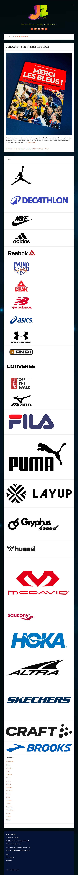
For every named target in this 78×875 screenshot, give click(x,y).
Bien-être (9, 768)
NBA (8, 797)
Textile (9, 816)
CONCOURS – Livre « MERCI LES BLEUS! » (28, 46)
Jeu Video (9, 790)
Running (9, 800)
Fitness (9, 781)
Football (41, 149)
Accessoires (10, 761)
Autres (9, 765)
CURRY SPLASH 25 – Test (14, 844)
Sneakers (9, 807)
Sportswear (10, 810)
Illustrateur (9, 864)
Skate (8, 803)
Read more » (32, 142)
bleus (17, 149)
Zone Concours (10, 857)
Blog (8, 771)
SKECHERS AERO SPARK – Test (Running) (18, 850)
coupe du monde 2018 (30, 149)
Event (8, 778)
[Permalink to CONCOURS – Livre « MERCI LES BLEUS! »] (39, 94)
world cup (46, 149)
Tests (8, 813)
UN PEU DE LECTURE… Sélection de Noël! (18, 840)
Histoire (9, 784)
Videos (9, 820)
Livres (8, 794)
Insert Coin (9, 860)
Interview (9, 787)
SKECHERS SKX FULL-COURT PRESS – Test (18, 847)
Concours (10, 149)
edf (37, 149)
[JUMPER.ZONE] (39, 12)
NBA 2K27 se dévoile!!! (13, 837)
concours (21, 149)
